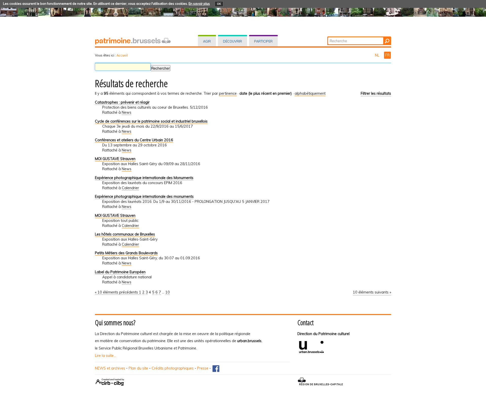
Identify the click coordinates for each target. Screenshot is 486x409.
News (126, 112)
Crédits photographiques (173, 368)
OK (219, 4)
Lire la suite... (105, 355)
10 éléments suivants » (372, 292)
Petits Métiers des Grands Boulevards (126, 253)
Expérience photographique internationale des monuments (144, 196)
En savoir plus (199, 4)
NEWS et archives (110, 368)
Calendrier (130, 188)
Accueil (122, 55)
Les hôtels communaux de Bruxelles (125, 234)
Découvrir (232, 41)
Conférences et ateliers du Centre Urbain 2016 (134, 140)
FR (387, 55)
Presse (202, 368)
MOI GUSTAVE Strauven (115, 159)
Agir (207, 41)
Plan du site (138, 368)
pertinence (228, 93)
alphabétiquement (310, 93)
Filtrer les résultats (376, 93)
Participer (263, 41)
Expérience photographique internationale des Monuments (144, 178)
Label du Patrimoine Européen (120, 272)
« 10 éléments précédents (117, 292)
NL (377, 55)
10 (167, 292)
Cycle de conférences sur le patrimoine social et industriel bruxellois (151, 121)
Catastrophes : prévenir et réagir (122, 102)
